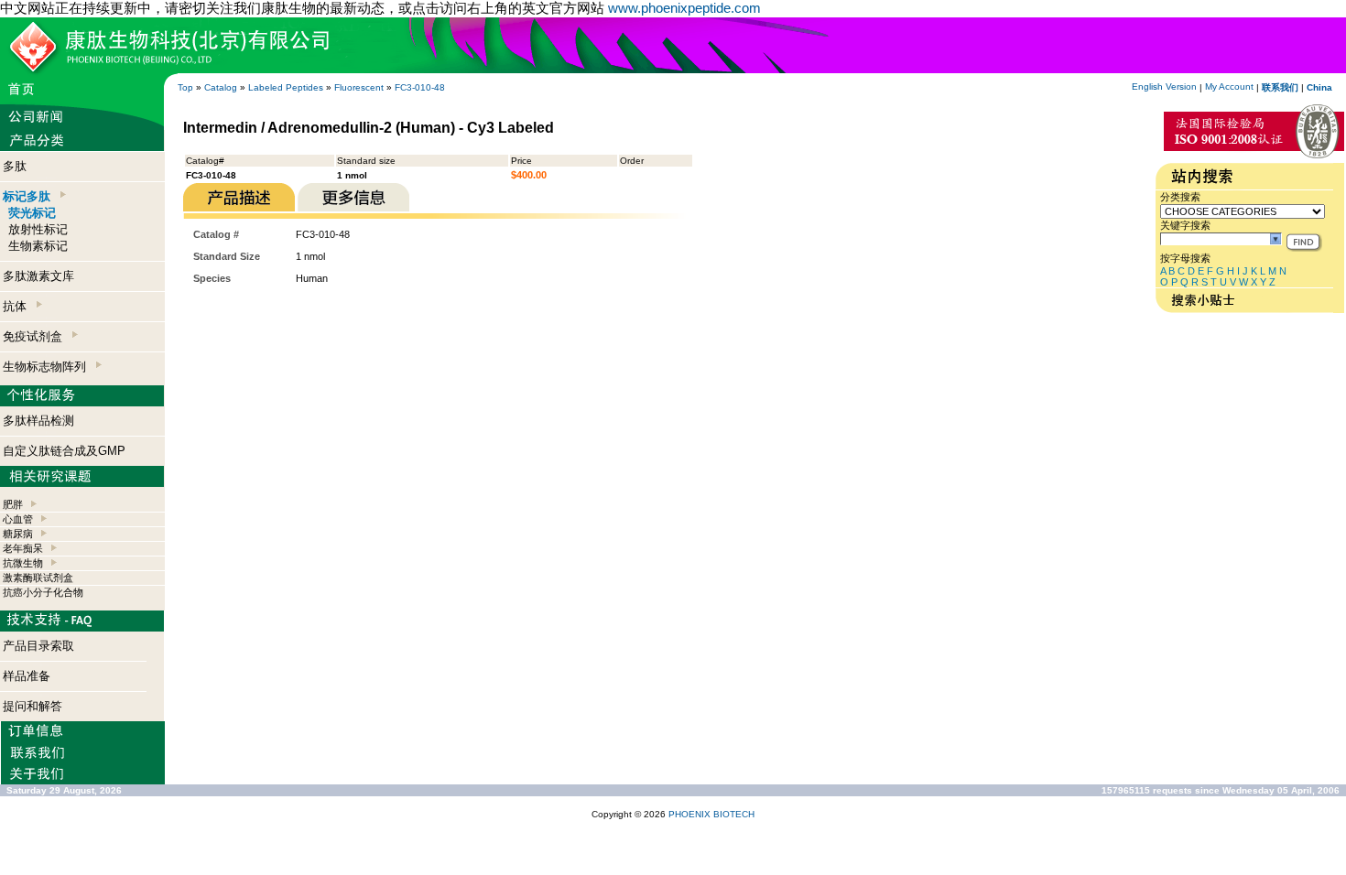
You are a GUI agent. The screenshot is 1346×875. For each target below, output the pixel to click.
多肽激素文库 (38, 276)
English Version (1164, 86)
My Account (1229, 86)
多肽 (15, 166)
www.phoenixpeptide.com (684, 8)
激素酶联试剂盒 (38, 577)
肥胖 (13, 504)
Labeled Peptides (285, 87)
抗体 (18, 306)
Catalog (220, 87)
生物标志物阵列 (48, 366)
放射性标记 (38, 229)
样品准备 (26, 676)
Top (185, 87)
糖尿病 (18, 533)
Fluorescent (359, 87)
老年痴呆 (23, 548)
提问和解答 (32, 706)
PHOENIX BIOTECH (711, 814)
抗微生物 (23, 562)
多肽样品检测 (38, 420)
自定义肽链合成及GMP (64, 451)
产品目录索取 (38, 646)
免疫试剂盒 (36, 336)
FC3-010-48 (420, 87)
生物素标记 (38, 246)
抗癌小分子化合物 (43, 592)
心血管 (18, 518)
